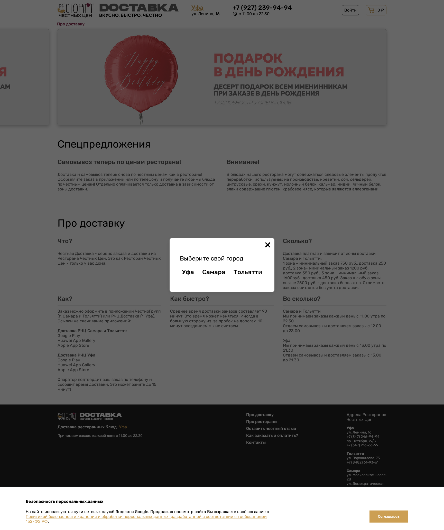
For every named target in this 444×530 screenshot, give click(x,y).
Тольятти (248, 272)
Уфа (188, 272)
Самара (213, 272)
